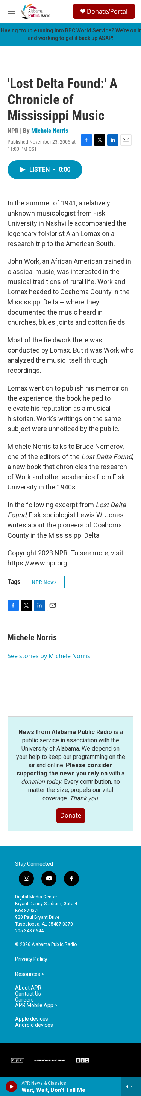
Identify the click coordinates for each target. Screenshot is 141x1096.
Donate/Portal (107, 11)
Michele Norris (49, 130)
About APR (28, 988)
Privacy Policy (31, 959)
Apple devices (31, 1019)
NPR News (44, 582)
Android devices (34, 1025)
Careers (24, 1000)
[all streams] (131, 1086)
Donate (70, 815)
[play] (11, 1086)
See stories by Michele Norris (49, 656)
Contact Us (28, 994)
